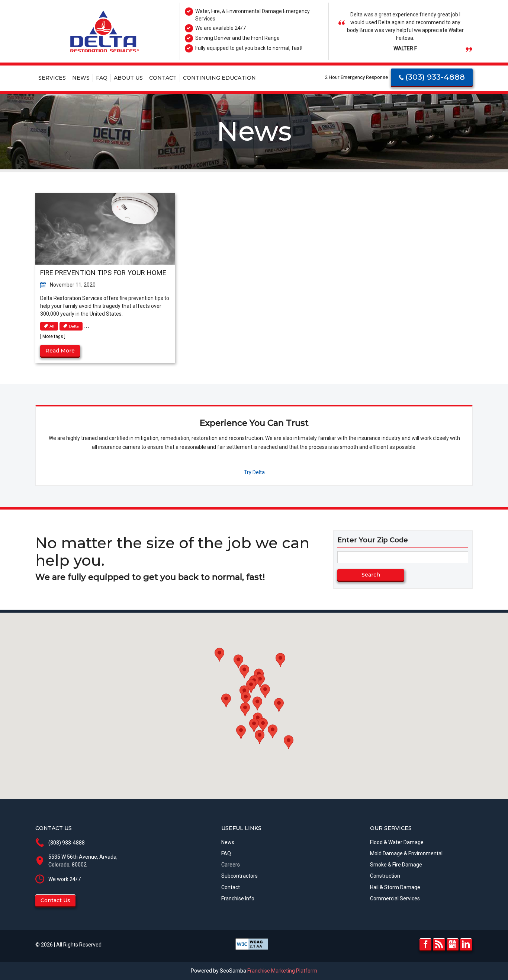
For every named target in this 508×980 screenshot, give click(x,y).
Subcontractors (239, 876)
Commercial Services (395, 898)
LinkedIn (466, 944)
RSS (439, 944)
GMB (453, 944)
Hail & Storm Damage (395, 887)
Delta (74, 326)
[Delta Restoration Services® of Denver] (104, 31)
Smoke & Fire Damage (396, 865)
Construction (385, 876)
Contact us (55, 900)
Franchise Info (237, 898)
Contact (230, 887)
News (227, 842)
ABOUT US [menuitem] (128, 77)
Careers (230, 865)
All (51, 326)
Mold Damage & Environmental (406, 853)
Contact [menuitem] (163, 77)
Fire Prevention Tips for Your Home (103, 273)
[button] (279, 705)
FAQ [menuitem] (101, 77)
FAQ (226, 853)
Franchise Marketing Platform (282, 971)
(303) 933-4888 (435, 77)
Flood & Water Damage (397, 842)
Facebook (425, 944)
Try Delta (254, 472)
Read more (60, 350)
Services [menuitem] (52, 77)
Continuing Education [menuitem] (219, 77)
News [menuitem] (81, 77)
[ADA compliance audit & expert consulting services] (251, 944)
